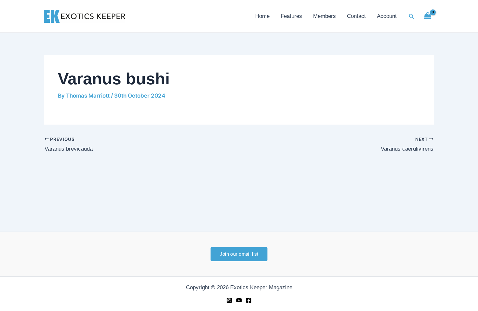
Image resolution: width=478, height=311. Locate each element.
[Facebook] (249, 300)
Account (387, 16)
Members (324, 16)
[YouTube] (239, 300)
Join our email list (239, 253)
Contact (356, 16)
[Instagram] (229, 300)
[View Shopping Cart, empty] (427, 16)
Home (262, 16)
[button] (412, 16)
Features (291, 16)
